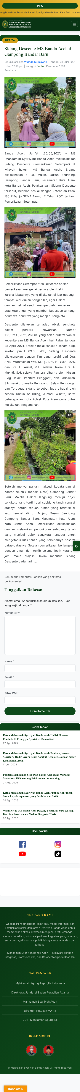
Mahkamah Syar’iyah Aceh (40, 1001)
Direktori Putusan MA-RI (40, 1010)
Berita (10, 40)
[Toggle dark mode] (76, 546)
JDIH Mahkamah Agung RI (40, 1020)
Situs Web (11, 693)
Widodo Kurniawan (36, 62)
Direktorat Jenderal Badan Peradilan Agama (40, 992)
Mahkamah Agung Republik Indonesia (40, 983)
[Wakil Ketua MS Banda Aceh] (48, 1050)
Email (9, 677)
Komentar (12, 612)
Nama (9, 661)
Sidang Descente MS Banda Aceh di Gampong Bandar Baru (38, 51)
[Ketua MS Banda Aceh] (31, 1050)
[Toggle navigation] (74, 24)
